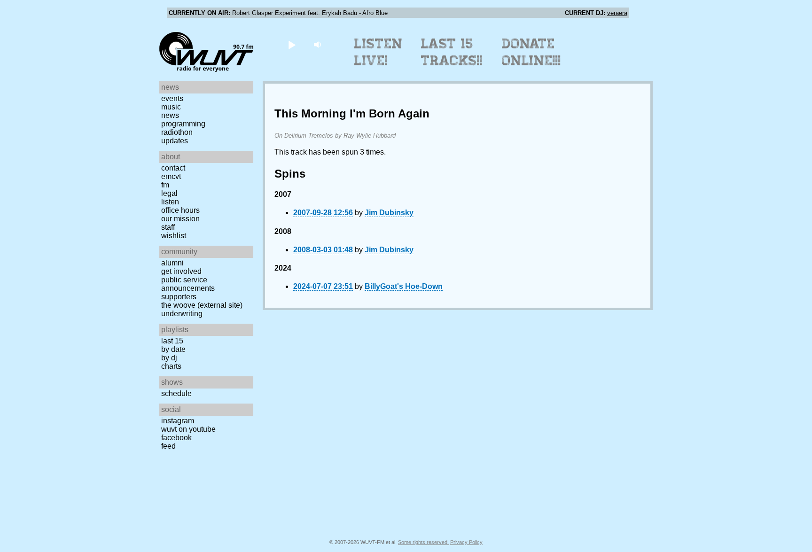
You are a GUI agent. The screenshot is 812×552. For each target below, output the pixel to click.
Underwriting (182, 314)
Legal (169, 193)
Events (172, 98)
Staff (168, 227)
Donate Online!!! (531, 52)
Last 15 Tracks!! (452, 52)
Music (171, 107)
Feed (168, 446)
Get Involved (181, 271)
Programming (183, 124)
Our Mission (180, 219)
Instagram (177, 421)
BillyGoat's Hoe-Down (404, 286)
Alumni (172, 263)
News (170, 115)
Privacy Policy (466, 542)
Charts (171, 366)
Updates (174, 141)
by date (173, 349)
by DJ (169, 358)
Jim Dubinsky (389, 213)
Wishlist (173, 236)
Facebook (176, 438)
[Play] (291, 44)
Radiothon (177, 132)
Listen (170, 202)
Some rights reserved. (423, 542)
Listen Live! (378, 52)
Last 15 (172, 341)
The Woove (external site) (201, 305)
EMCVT (171, 176)
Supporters (178, 297)
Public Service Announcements (188, 284)
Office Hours (180, 210)
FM (165, 185)
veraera (617, 12)
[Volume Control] (318, 44)
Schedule (176, 393)
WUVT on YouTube (188, 429)
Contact (173, 168)
